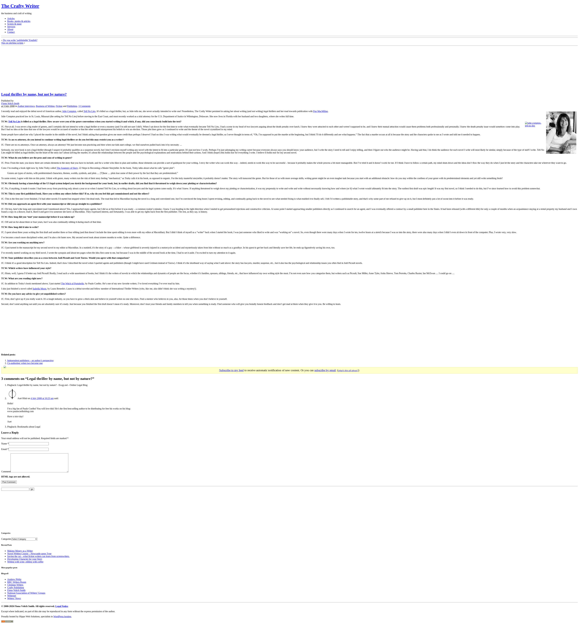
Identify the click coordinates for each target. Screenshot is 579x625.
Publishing (72, 106)
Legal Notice (61, 606)
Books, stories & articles (18, 21)
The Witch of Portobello (72, 283)
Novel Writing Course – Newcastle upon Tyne (29, 553)
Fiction (59, 106)
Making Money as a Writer (20, 551)
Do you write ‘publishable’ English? (20, 40)
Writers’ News (14, 598)
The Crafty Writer (20, 6)
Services (11, 26)
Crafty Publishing (15, 587)
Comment (6, 471)
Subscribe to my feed (231, 370)
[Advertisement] (26, 68)
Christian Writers (15, 585)
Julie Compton (69, 111)
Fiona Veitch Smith (10, 103)
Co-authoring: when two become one (25, 363)
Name (4, 443)
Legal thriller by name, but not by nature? (34, 94)
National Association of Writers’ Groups (26, 593)
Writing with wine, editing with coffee (25, 561)
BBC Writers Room (16, 582)
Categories (6, 539)
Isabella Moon (39, 288)
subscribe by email (325, 370)
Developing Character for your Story (24, 559)
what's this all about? (348, 370)
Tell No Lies (89, 111)
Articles (11, 18)
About (10, 29)
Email (4, 449)
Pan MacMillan (320, 111)
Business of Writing (45, 106)
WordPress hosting (62, 616)
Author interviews (26, 106)
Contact (11, 32)
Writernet (11, 595)
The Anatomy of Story (67, 168)
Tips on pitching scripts (12, 43)
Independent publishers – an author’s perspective (30, 360)
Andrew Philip (14, 579)
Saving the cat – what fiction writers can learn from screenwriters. (38, 556)
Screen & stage (14, 24)
